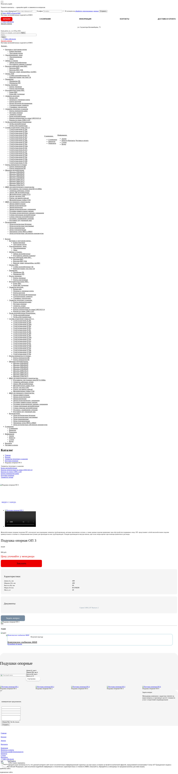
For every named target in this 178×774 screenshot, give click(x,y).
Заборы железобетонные (18, 62)
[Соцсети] (5, 763)
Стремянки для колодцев (18, 107)
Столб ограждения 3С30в (18, 140)
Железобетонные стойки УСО (19, 194)
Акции (64, 139)
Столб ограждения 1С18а (18, 163)
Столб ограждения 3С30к (18, 129)
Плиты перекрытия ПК (17, 166)
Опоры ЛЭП (9, 74)
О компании (45, 19)
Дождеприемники (15, 57)
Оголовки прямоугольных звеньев (21, 211)
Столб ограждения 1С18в (18, 159)
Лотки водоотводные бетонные (20, 224)
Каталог (7, 19)
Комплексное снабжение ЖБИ (22, 642)
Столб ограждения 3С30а (18, 144)
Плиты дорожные (11, 85)
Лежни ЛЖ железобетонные (19, 192)
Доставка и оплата (167, 19)
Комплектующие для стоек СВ (20, 77)
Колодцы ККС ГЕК (16, 70)
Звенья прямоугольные (17, 204)
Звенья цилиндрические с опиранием (22, 209)
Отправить (103, 11)
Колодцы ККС (14, 68)
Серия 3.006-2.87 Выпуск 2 (89, 608)
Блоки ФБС (13, 92)
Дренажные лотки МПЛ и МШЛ (20, 231)
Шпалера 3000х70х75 (16, 183)
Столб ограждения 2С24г (18, 152)
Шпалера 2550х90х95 (16, 178)
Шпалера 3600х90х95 (16, 174)
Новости (65, 140)
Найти (23, 33)
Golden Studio (17, 772)
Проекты (4, 753)
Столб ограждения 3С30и (18, 131)
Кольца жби (13, 98)
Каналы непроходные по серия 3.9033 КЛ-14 (25, 118)
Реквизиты (52, 143)
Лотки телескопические (17, 230)
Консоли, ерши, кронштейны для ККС (22, 72)
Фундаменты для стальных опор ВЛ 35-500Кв (25, 189)
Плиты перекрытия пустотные (16, 165)
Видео (64, 144)
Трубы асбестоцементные (18, 126)
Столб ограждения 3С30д (18, 137)
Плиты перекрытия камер (18, 111)
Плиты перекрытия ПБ (17, 168)
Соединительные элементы (19, 105)
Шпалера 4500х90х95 (16, 172)
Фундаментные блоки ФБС (15, 90)
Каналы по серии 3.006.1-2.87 (19, 120)
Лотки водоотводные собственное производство (26, 233)
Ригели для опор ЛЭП (17, 196)
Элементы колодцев (12, 96)
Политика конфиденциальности (12, 752)
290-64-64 (7, 22)
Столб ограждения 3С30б (18, 142)
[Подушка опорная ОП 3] (14, 510)
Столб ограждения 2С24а (18, 157)
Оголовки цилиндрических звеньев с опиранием (26, 213)
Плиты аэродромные (16, 88)
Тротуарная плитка (16, 53)
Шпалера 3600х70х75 (16, 181)
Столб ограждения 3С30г (18, 139)
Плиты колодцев (15, 101)
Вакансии (51, 141)
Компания (4, 748)
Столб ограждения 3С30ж (18, 133)
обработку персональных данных (87, 11)
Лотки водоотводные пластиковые (21, 226)
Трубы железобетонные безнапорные (18, 122)
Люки (11, 59)
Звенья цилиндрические (17, 205)
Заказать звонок (6, 24)
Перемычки (9, 79)
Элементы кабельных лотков (19, 191)
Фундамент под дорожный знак (20, 220)
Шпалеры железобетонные (14, 170)
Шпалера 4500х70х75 (16, 179)
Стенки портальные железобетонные (22, 215)
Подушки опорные (16, 113)
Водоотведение (10, 222)
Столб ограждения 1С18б (18, 161)
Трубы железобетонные (17, 124)
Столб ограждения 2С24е (18, 148)
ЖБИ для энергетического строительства (19, 187)
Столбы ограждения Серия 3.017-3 (17, 127)
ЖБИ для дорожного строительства (17, 202)
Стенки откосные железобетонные (21, 217)
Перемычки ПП (14, 83)
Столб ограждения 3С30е (18, 135)
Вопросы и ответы (7, 750)
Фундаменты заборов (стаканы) (20, 64)
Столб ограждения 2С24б (18, 155)
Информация (85, 19)
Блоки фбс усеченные (17, 94)
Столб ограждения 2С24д (18, 150)
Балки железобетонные (17, 116)
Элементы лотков (15, 114)
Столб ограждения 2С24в (18, 153)
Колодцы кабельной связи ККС (16, 66)
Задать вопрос (13, 618)
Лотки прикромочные (17, 228)
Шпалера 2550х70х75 (16, 185)
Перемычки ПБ (14, 81)
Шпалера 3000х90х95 (16, 176)
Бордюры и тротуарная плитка (16, 49)
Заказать (21, 563)
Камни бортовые (15, 51)
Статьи (64, 142)
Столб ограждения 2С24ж (18, 146)
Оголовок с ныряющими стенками (21, 218)
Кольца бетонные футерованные (20, 103)
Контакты (124, 19)
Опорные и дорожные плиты (19, 100)
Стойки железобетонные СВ (19, 75)
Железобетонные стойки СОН (20, 200)
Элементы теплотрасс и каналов (16, 109)
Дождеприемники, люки (14, 55)
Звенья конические (16, 207)
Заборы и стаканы (11, 61)
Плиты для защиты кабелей (19, 198)
